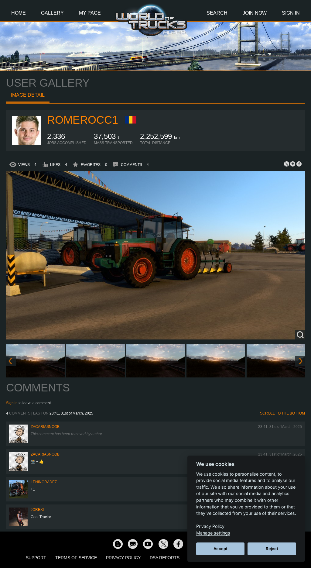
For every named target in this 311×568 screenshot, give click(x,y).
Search (217, 12)
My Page (90, 12)
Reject (272, 548)
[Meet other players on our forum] (133, 544)
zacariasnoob (45, 427)
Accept (220, 548)
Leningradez (44, 482)
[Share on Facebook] (299, 164)
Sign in (12, 403)
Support (36, 557)
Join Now (255, 12)
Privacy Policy (123, 557)
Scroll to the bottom (282, 413)
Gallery (52, 12)
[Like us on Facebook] (178, 544)
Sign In (291, 12)
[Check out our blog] (117, 544)
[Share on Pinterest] (293, 164)
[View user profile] (26, 144)
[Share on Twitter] (287, 164)
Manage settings (213, 532)
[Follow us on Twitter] (163, 544)
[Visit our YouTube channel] (148, 544)
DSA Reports (164, 557)
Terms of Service (76, 557)
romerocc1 (82, 120)
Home (18, 12)
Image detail (28, 95)
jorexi (37, 510)
